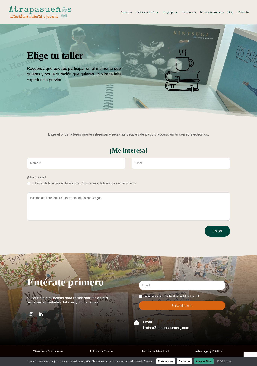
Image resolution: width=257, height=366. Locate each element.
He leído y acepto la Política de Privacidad (169, 296)
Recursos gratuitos (212, 12)
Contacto (243, 12)
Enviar (217, 231)
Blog (230, 12)
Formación (189, 12)
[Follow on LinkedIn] (41, 314)
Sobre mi (126, 12)
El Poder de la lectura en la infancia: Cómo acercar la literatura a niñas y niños (84, 183)
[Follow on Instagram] (31, 314)
